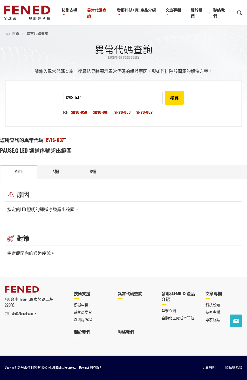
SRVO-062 (144, 113)
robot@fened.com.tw (23, 313)
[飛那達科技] (27, 13)
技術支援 (69, 10)
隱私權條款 (233, 367)
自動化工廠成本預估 (178, 318)
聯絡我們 (219, 13)
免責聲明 (209, 367)
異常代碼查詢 (96, 13)
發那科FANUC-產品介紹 (136, 10)
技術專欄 (213, 312)
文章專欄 (173, 10)
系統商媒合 (83, 312)
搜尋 (174, 98)
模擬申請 (81, 305)
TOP (236, 336)
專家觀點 (213, 320)
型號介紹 (169, 311)
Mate (18, 172)
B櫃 (93, 172)
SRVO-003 (122, 113)
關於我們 (196, 13)
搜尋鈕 (239, 13)
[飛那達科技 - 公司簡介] (22, 291)
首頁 (15, 34)
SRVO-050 (79, 113)
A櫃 (56, 172)
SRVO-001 (101, 113)
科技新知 (213, 305)
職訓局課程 (83, 320)
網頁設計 (96, 367)
